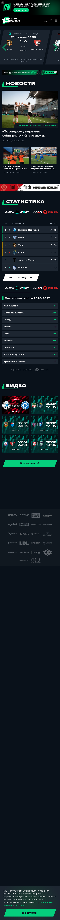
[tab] (16, 213)
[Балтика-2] (54, 484)
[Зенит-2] (7, 484)
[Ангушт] (26, 484)
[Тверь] (53, 503)
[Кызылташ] (21, 493)
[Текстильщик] (21, 475)
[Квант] (12, 493)
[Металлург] (40, 493)
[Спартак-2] (6, 503)
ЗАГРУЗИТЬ (21, 10)
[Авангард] (44, 484)
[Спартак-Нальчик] (15, 503)
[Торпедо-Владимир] (43, 503)
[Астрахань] (35, 484)
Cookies (19, 905)
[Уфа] (40, 475)
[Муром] (49, 493)
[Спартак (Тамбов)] (25, 503)
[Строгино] (34, 503)
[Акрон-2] (16, 484)
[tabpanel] (30, 330)
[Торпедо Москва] (30, 475)
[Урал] (49, 475)
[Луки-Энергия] (30, 493)
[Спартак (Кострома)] (12, 475)
